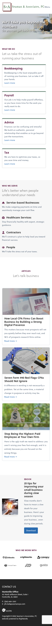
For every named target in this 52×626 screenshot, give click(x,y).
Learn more (19, 82)
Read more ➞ (26, 340)
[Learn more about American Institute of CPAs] (7, 610)
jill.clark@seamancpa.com (14, 604)
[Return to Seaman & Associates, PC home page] (23, 7)
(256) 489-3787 (10, 601)
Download (31, 530)
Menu (47, 6)
